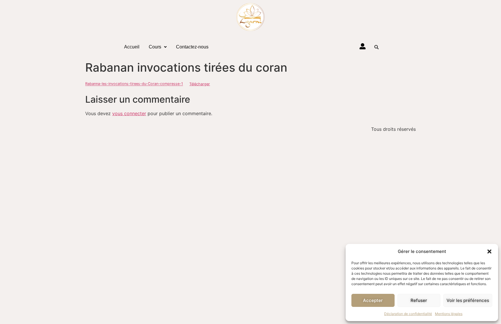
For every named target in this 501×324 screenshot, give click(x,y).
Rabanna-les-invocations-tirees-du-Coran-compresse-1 (134, 84)
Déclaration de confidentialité (408, 314)
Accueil (131, 46)
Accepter (373, 300)
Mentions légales (448, 314)
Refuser (419, 300)
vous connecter (129, 113)
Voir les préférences (467, 300)
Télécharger (199, 84)
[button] (489, 251)
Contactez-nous (192, 46)
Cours (155, 46)
